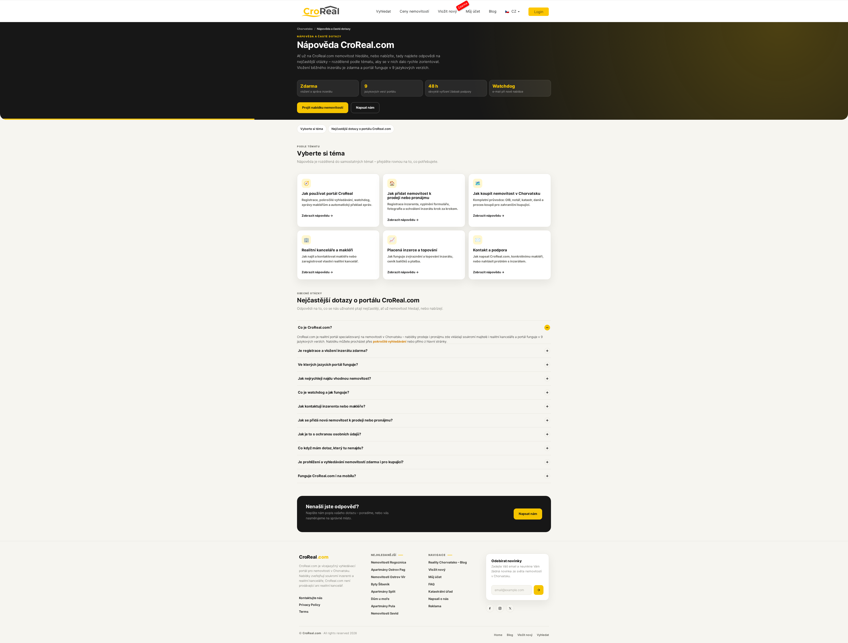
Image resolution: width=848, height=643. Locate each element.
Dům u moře (380, 599)
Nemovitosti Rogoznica (388, 562)
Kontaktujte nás (310, 598)
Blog (492, 11)
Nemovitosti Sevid (384, 613)
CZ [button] (513, 11)
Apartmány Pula (383, 606)
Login (538, 11)
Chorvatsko (305, 28)
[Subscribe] (538, 590)
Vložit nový (449, 9)
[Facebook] (490, 608)
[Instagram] (500, 608)
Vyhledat (383, 11)
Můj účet (473, 11)
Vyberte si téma (311, 129)
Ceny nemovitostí (414, 11)
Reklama (434, 606)
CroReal (313, 557)
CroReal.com (312, 633)
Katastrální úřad (440, 591)
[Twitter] (510, 608)
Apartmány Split (383, 591)
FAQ (431, 584)
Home (498, 635)
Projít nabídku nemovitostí (322, 108)
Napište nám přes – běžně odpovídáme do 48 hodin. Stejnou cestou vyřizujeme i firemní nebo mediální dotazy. (391, 450)
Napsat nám (365, 108)
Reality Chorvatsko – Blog (447, 562)
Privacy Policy (309, 605)
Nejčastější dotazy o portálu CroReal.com (361, 129)
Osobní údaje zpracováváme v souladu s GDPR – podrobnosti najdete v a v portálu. (399, 436)
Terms (304, 611)
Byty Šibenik (380, 584)
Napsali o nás (438, 599)
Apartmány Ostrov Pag (388, 569)
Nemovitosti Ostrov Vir (388, 577)
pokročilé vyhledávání (389, 341)
